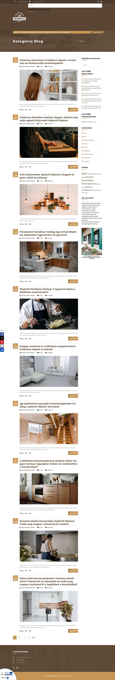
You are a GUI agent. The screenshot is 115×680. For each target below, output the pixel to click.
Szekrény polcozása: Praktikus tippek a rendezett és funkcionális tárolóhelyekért (91, 80)
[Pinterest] (2, 342)
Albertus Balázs (66, 676)
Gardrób (90, 174)
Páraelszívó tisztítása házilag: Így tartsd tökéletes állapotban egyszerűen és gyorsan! (92, 100)
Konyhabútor (87, 150)
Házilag (85, 143)
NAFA (54, 676)
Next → (34, 637)
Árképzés (54, 32)
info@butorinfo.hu (38, 1)
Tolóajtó (99, 190)
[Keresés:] (92, 63)
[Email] (2, 346)
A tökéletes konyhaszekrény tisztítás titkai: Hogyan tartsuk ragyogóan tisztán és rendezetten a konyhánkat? (48, 463)
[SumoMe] (2, 350)
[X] (2, 338)
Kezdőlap (17, 32)
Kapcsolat (98, 32)
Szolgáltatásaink (36, 32)
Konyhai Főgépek (88, 154)
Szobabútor (86, 161)
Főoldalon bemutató (89, 140)
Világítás (83, 192)
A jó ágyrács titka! (92, 122)
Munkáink (25, 32)
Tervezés (95, 190)
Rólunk (47, 32)
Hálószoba (99, 174)
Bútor (85, 136)
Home (77, 41)
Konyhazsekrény (89, 183)
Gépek (94, 174)
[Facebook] (2, 334)
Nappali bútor (87, 157)
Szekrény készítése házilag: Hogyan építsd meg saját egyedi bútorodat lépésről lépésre (92, 88)
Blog (60, 32)
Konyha (85, 147)
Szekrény (88, 187)
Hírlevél (66, 32)
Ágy (86, 192)
